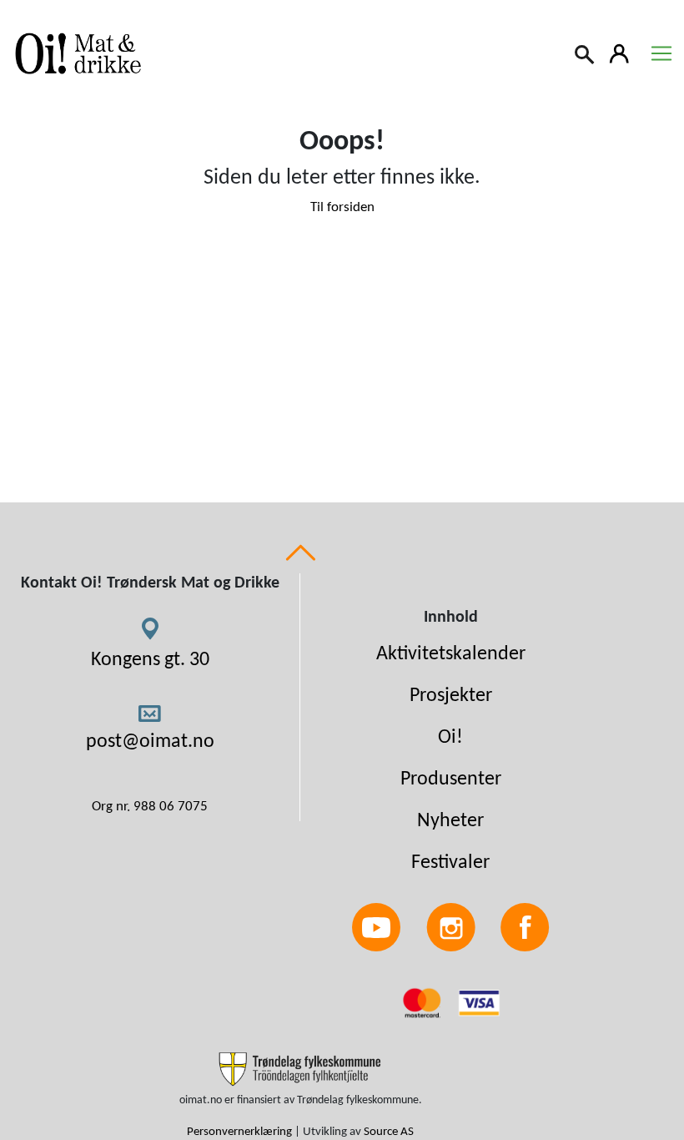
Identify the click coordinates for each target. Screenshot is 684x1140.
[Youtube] (376, 927)
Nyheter (450, 821)
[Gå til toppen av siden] (300, 552)
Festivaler (450, 863)
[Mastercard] (423, 1003)
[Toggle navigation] (661, 53)
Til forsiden (342, 207)
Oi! (450, 738)
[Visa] (478, 1003)
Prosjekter (451, 696)
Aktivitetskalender (451, 654)
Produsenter (450, 779)
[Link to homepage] (75, 53)
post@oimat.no (150, 742)
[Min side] (620, 53)
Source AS (389, 1132)
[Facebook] (525, 927)
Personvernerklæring (239, 1132)
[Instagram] (450, 927)
